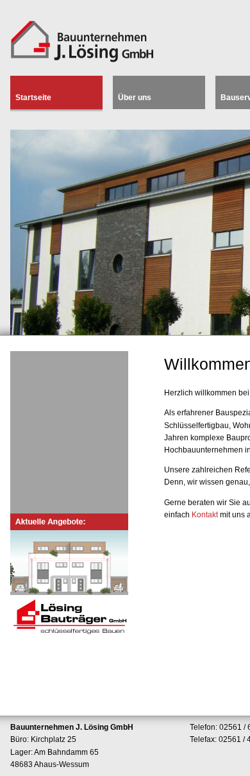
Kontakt (205, 514)
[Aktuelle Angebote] (69, 576)
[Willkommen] (82, 62)
